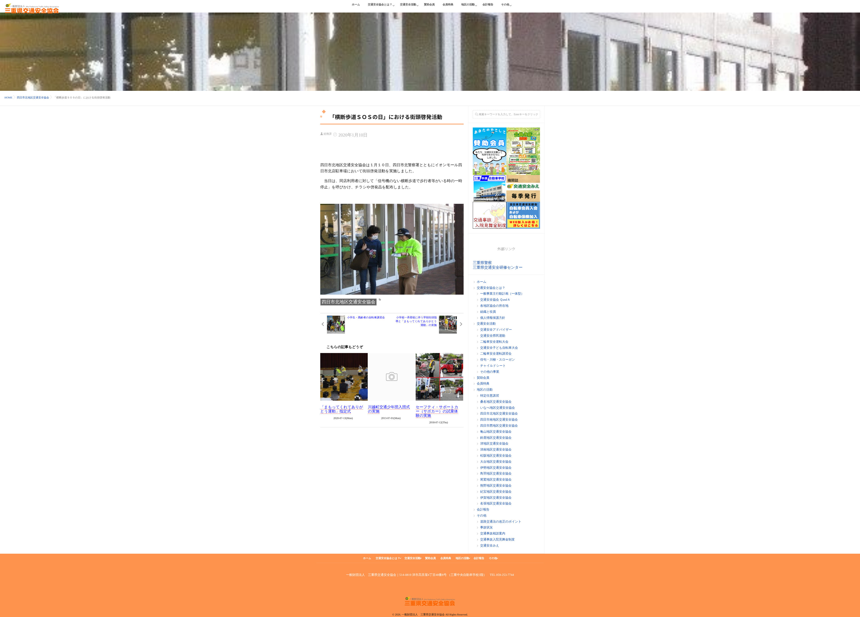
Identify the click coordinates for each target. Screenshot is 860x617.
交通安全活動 (408, 4)
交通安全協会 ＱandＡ (495, 300)
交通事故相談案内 (492, 533)
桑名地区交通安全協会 (496, 402)
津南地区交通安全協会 (496, 449)
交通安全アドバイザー (496, 330)
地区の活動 (468, 4)
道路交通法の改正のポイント (500, 521)
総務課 (328, 133)
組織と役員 (488, 312)
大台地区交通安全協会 (496, 462)
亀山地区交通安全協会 (496, 432)
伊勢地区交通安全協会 (496, 468)
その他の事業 (489, 372)
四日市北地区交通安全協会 (348, 302)
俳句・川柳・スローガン (497, 360)
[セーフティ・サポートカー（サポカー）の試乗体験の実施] (439, 376)
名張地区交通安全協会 (496, 503)
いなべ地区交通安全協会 (497, 408)
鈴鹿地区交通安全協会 (496, 438)
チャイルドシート (493, 366)
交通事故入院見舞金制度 (497, 539)
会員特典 (448, 4)
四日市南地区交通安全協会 (499, 419)
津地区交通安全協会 (494, 443)
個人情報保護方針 (492, 318)
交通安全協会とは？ (380, 4)
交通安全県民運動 (492, 336)
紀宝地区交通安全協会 (496, 492)
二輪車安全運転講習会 (496, 353)
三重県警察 (482, 263)
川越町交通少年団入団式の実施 (389, 409)
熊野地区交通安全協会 (496, 485)
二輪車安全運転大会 (494, 342)
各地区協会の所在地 (494, 306)
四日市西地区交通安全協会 (499, 426)
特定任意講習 (489, 396)
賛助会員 (429, 4)
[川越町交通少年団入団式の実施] (391, 376)
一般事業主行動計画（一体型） (502, 294)
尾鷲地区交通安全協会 (496, 479)
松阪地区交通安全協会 (496, 455)
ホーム (356, 4)
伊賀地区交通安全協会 (496, 498)
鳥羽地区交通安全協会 (496, 473)
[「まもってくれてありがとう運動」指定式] (344, 376)
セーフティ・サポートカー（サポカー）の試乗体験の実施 (437, 411)
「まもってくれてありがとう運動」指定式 (341, 409)
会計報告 (487, 4)
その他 (505, 4)
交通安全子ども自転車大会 (499, 348)
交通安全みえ (489, 545)
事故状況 (486, 527)
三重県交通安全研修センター (497, 267)
